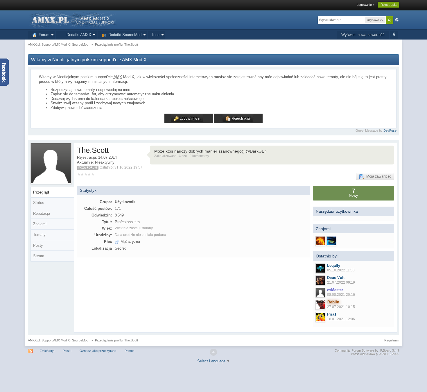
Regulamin (391, 340)
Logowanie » (365, 4)
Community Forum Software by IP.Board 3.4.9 (367, 350)
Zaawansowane (396, 19)
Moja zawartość (377, 176)
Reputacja (41, 213)
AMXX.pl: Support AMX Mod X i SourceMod (58, 340)
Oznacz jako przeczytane (98, 350)
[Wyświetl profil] (320, 268)
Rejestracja (389, 4)
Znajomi (39, 224)
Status (38, 203)
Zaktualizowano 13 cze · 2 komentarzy (181, 155)
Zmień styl (47, 350)
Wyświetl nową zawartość (363, 35)
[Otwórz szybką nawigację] (394, 35)
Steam (38, 256)
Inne (155, 35)
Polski (67, 350)
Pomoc (129, 350)
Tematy (39, 234)
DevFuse (390, 130)
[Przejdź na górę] (213, 352)
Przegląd (41, 192)
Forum (42, 35)
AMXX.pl (372, 354)
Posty (38, 245)
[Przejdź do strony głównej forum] (72, 19)
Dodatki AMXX (77, 35)
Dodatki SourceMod (123, 35)
